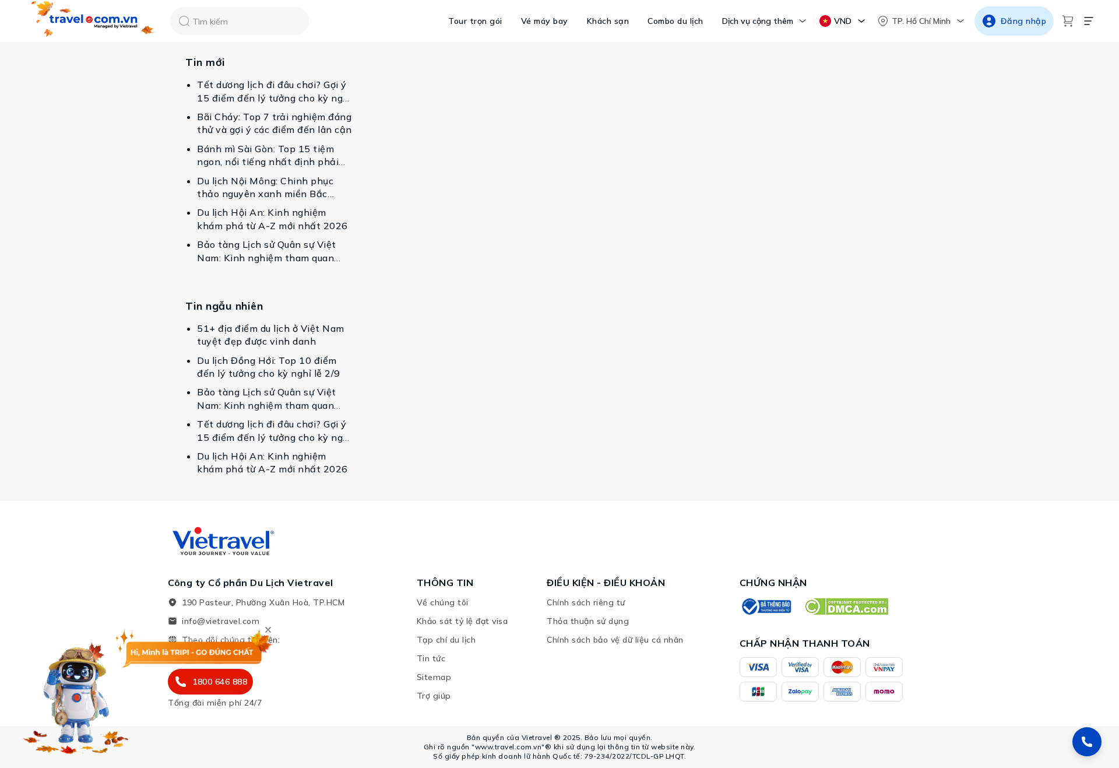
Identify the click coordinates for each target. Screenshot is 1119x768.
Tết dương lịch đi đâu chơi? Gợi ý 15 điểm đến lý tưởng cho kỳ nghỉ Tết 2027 (274, 91)
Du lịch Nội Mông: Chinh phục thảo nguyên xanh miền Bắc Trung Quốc (265, 188)
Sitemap (434, 677)
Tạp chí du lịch (446, 639)
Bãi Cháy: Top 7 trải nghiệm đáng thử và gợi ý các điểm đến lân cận (274, 123)
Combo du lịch (675, 21)
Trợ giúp (434, 695)
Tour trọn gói (475, 21)
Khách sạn (608, 21)
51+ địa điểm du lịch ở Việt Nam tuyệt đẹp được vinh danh (270, 334)
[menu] (1089, 21)
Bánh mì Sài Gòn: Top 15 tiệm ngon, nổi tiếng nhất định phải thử (268, 156)
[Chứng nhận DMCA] (846, 606)
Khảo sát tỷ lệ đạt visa (462, 621)
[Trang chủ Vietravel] (93, 21)
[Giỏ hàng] (1068, 21)
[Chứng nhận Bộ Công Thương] (766, 606)
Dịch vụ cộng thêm (757, 21)
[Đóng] (268, 630)
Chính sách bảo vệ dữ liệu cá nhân (615, 639)
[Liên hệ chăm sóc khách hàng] (1087, 741)
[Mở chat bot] (75, 694)
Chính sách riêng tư (586, 602)
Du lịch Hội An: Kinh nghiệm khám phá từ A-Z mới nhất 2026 (272, 218)
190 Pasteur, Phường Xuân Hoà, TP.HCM (263, 602)
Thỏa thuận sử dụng (588, 621)
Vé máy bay (544, 21)
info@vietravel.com (220, 621)
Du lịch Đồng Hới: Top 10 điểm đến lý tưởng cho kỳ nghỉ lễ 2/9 (268, 367)
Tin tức (431, 658)
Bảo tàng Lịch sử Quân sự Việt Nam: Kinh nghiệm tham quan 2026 (266, 251)
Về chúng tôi (443, 602)
